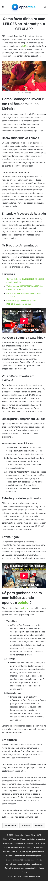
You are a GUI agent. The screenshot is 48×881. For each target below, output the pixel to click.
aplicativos (25, 608)
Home (10, 876)
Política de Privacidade (31, 876)
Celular (26, 825)
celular (24, 602)
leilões (25, 46)
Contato (17, 876)
